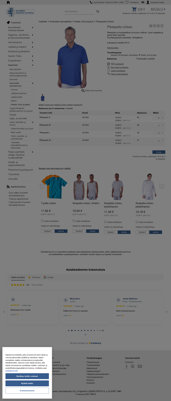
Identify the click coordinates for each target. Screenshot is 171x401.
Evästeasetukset (27, 390)
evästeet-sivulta (11, 370)
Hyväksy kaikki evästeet (27, 376)
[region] (27, 373)
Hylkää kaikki (27, 383)
